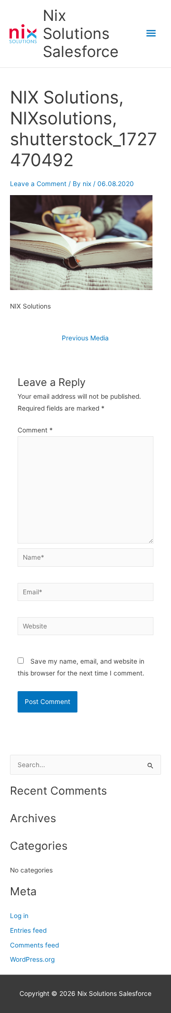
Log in (19, 915)
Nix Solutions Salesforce (81, 33)
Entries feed (28, 930)
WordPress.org (32, 959)
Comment (35, 430)
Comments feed (34, 945)
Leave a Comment (38, 184)
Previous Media (85, 338)
